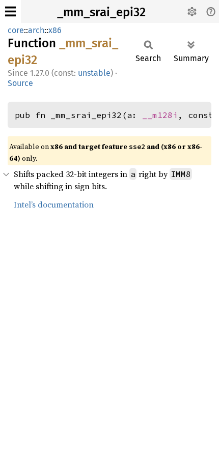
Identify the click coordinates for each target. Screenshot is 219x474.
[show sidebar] (10, 11)
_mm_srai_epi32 (101, 12)
